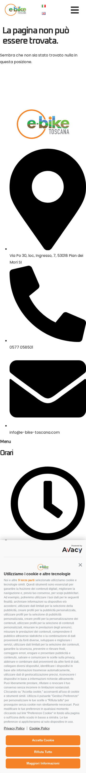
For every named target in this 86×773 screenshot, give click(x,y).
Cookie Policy (39, 728)
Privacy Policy (14, 728)
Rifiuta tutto (43, 752)
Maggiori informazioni (43, 763)
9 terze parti (26, 580)
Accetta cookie (43, 740)
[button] (80, 565)
